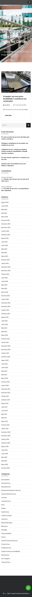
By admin (7, 105)
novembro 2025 (5, 227)
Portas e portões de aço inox (9, 540)
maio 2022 (4, 371)
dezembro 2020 (5, 432)
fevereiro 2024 (5, 295)
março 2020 (4, 464)
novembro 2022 (5, 349)
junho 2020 (4, 453)
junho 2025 (4, 245)
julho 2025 (4, 242)
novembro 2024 (5, 270)
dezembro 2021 (5, 389)
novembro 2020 (5, 435)
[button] (29, 2)
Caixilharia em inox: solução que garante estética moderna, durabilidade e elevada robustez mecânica (14, 151)
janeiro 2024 (5, 299)
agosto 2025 (5, 238)
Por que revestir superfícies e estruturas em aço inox (15, 158)
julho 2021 (4, 407)
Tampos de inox (5, 562)
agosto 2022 (5, 360)
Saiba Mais (8, 115)
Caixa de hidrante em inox (8, 494)
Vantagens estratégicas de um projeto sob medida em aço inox (14, 144)
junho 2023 (4, 324)
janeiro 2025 (5, 263)
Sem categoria (5, 558)
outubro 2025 (5, 231)
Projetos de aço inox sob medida (10, 551)
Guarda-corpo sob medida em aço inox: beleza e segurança (13, 164)
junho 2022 (4, 367)
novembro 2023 (5, 306)
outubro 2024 (5, 274)
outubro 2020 (5, 439)
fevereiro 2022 (5, 382)
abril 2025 (4, 252)
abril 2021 (4, 417)
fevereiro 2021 (5, 425)
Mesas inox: (4, 526)
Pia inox (3, 537)
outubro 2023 (5, 310)
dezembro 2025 (5, 224)
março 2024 (4, 292)
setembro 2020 (5, 443)
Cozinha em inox (6, 501)
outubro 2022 (5, 353)
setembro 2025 (5, 234)
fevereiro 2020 (5, 468)
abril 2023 (4, 331)
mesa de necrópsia (6, 522)
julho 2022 (4, 364)
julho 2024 (4, 277)
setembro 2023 (5, 313)
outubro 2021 (5, 396)
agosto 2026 (5, 202)
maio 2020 (4, 457)
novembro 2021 (5, 392)
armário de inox (5, 483)
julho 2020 (4, 450)
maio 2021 (4, 414)
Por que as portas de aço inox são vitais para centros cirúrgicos (15, 138)
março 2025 (4, 256)
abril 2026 (4, 213)
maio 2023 (4, 328)
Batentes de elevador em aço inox (11, 490)
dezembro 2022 (5, 346)
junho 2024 (4, 281)
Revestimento (5, 555)
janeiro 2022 (5, 385)
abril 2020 (4, 461)
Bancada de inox (6, 487)
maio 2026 (4, 209)
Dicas (11, 89)
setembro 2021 (5, 400)
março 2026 (4, 216)
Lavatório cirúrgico (6, 515)
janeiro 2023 (5, 342)
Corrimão (4, 497)
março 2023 (4, 335)
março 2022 (4, 378)
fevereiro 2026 (5, 220)
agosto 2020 (5, 446)
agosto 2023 (5, 317)
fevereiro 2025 (5, 260)
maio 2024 (4, 285)
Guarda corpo (5, 512)
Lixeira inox (4, 519)
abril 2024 (4, 288)
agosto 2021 (5, 403)
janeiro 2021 (5, 428)
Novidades (4, 530)
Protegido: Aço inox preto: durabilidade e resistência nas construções (14, 98)
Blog (5, 593)
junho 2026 (4, 206)
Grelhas (3, 508)
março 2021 (4, 421)
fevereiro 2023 (5, 339)
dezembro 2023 (5, 303)
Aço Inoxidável (6, 89)
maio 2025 (4, 249)
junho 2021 (4, 410)
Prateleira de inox (6, 548)
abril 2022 (4, 374)
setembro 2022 (5, 356)
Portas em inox (5, 544)
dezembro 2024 (5, 267)
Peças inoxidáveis (6, 533)
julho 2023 (4, 321)
